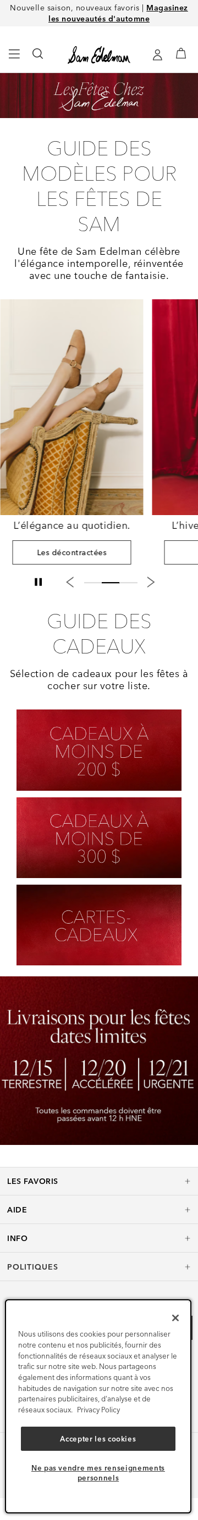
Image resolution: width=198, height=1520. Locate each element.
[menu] (15, 59)
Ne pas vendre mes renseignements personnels (98, 1472)
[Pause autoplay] (38, 582)
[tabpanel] (71, 436)
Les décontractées (72, 552)
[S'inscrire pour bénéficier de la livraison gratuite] (157, 55)
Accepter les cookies (98, 1438)
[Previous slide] (70, 582)
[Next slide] (151, 582)
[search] (38, 59)
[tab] (93, 580)
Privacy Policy (98, 1409)
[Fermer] (175, 1318)
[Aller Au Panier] (181, 53)
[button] (99, 1181)
